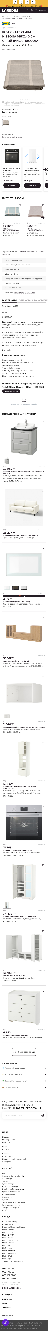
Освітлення (7, 1197)
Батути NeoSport (9, 1224)
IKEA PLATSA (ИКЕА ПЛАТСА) (14, 976)
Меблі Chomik (8, 1230)
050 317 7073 (9, 1278)
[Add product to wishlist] (19, 205)
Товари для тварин (10, 1207)
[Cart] (36, 10)
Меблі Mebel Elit (9, 1253)
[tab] (24, 1068)
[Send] (42, 1115)
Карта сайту (7, 1156)
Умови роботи (8, 1140)
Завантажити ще (26, 1052)
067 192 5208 (9, 1275)
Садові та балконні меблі (13, 1176)
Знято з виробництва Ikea (24, 292)
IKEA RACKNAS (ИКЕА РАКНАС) (15, 1035)
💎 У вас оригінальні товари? (14, 1068)
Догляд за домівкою (11, 1205)
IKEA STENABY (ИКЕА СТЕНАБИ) (11, 169)
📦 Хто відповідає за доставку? (14, 1087)
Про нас (5, 1137)
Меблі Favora (7, 1237)
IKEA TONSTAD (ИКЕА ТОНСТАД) (16, 661)
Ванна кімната (8, 1194)
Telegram (6, 1308)
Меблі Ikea (6, 1245)
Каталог (5, 1154)
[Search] (28, 10)
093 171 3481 (8, 1268)
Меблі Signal (7, 1258)
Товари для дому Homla (12, 1261)
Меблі (4, 1173)
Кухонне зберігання (11, 1192)
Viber (4, 1303)
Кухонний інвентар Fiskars (13, 1227)
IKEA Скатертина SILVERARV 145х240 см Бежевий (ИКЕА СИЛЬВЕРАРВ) (36, 230)
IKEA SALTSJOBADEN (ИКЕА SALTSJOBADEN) (20, 535)
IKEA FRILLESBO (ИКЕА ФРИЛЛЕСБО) (17, 850)
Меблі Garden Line (10, 1240)
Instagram (7, 1299)
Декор (5, 1200)
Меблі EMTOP (8, 1235)
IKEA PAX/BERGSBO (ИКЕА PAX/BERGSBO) (19, 916)
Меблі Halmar (8, 1243)
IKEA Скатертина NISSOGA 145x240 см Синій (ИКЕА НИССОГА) (11, 230)
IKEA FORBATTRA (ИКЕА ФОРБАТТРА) (32, 169)
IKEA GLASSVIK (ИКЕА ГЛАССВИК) (16, 602)
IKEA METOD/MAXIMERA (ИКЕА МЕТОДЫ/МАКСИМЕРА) (19, 787)
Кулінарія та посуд (10, 1186)
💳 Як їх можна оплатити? (12, 1074)
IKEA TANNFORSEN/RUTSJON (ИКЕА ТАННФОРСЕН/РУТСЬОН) (23, 472)
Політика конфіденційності (14, 1159)
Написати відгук (11, 391)
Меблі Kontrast (8, 1251)
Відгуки (5, 1149)
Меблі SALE (7, 1256)
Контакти (6, 1142)
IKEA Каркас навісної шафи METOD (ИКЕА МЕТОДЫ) (24, 727)
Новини (5, 1147)
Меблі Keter (7, 1248)
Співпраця (6, 1162)
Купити (11, 185)
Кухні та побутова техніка (13, 1189)
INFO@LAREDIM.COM (11, 1288)
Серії (4, 1210)
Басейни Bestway (9, 1222)
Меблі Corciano (8, 1232)
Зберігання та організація (13, 1202)
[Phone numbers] (32, 10)
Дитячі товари (8, 1184)
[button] (20, 99)
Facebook (7, 1295)
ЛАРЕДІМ (5, 16)
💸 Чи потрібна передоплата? (14, 1081)
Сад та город (8, 1178)
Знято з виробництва (20, 16)
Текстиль (6, 1181)
